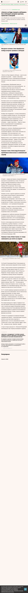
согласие (15, 588)
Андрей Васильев (5, 23)
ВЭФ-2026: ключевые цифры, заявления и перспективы (13, 4)
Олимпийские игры (16, 9)
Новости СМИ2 (4, 359)
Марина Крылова (13, 23)
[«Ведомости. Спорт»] (2, 1)
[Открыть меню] (26, 1)
